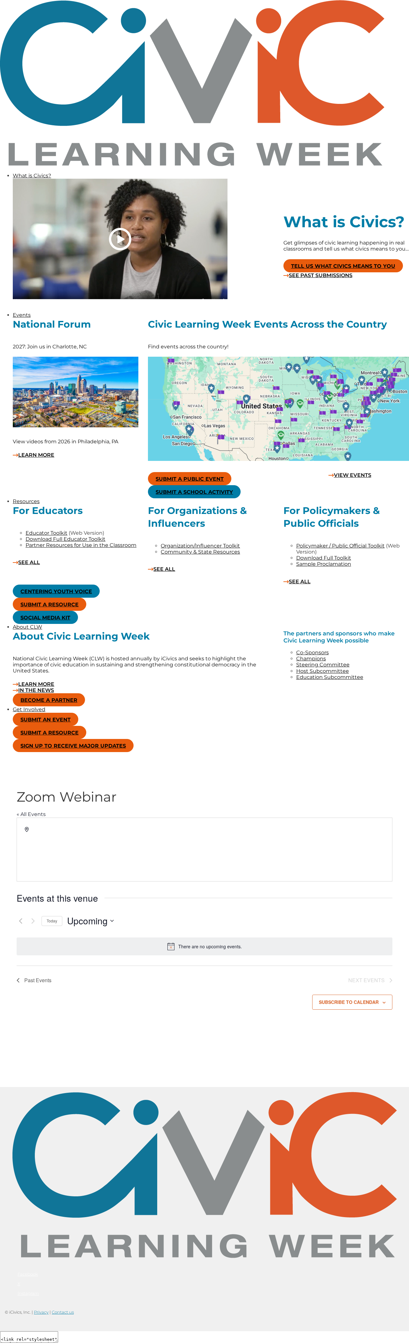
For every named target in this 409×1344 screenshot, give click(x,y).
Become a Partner (48, 700)
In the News (36, 690)
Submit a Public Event (190, 479)
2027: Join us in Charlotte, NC (50, 347)
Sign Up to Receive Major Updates (73, 746)
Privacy (41, 1312)
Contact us (63, 1312)
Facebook (28, 1274)
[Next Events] (33, 921)
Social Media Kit (45, 618)
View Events (352, 475)
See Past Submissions (320, 275)
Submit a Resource (49, 605)
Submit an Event (45, 720)
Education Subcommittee (329, 677)
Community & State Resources (200, 552)
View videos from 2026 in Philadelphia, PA (65, 442)
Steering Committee (323, 665)
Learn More (36, 455)
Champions (311, 659)
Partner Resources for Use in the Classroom (81, 545)
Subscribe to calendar (349, 1002)
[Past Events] (20, 921)
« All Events (31, 814)
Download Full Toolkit (323, 558)
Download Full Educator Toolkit (65, 539)
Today (52, 920)
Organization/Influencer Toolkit (200, 546)
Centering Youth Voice (56, 591)
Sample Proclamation (323, 564)
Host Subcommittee (322, 671)
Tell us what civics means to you (343, 266)
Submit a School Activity (194, 492)
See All (29, 562)
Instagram (28, 1293)
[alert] (204, 946)
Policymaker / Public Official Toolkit (340, 546)
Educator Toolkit (46, 533)
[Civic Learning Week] (192, 164)
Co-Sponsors (312, 652)
